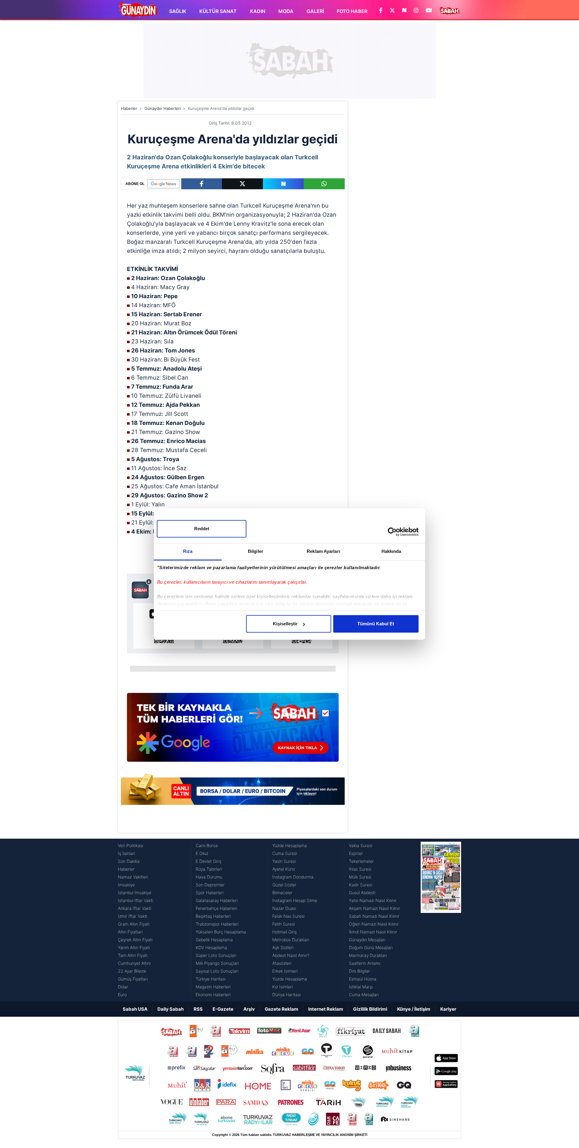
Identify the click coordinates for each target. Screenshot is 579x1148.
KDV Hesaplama (211, 947)
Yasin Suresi (284, 861)
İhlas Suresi (360, 869)
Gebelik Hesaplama (214, 939)
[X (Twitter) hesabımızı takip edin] (392, 10)
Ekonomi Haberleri (213, 994)
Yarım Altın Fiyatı (134, 947)
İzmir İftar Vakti (132, 916)
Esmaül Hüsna (362, 978)
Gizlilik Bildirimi (370, 1009)
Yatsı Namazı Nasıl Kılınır (373, 900)
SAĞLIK (177, 11)
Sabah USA (135, 1009)
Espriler (356, 853)
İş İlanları (126, 853)
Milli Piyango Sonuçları (217, 963)
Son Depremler (210, 884)
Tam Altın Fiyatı (132, 955)
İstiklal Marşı (361, 986)
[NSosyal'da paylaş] (283, 183)
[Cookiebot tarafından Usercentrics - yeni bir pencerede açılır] (392, 531)
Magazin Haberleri (213, 986)
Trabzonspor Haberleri (217, 923)
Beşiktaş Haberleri (213, 916)
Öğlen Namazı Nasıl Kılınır (374, 923)
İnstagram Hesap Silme (294, 900)
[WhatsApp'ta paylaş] (324, 183)
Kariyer (448, 1009)
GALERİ (315, 11)
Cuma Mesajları (364, 994)
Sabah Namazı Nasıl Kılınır (374, 916)
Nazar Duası (284, 908)
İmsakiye (126, 884)
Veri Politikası (130, 845)
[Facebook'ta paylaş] (201, 183)
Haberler (129, 108)
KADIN (257, 11)
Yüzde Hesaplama (289, 845)
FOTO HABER (352, 11)
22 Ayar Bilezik (132, 971)
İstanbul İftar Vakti (135, 900)
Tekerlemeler (361, 861)
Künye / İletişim (413, 1009)
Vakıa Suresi (360, 845)
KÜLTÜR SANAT (218, 11)
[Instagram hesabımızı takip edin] (416, 10)
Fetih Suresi (283, 923)
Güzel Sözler (284, 884)
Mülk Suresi (360, 876)
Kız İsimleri (282, 986)
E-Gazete (223, 1009)
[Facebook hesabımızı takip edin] (380, 10)
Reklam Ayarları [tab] (323, 551)
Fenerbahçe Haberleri (216, 908)
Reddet (201, 528)
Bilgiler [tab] (255, 551)
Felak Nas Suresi (288, 916)
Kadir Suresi (360, 884)
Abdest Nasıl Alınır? (290, 955)
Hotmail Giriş (284, 931)
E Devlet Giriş (208, 861)
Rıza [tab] (187, 551)
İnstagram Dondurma (292, 876)
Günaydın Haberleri (162, 108)
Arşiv (249, 1009)
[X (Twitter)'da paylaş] (242, 183)
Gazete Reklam (281, 1009)
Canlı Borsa (207, 845)
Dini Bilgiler (359, 971)
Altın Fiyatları (130, 931)
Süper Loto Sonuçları (216, 955)
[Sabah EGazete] (441, 920)
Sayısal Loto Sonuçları (217, 971)
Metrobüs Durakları (290, 939)
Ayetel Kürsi (283, 869)
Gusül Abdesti (362, 892)
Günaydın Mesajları (367, 939)
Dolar (123, 986)
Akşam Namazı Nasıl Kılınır (374, 908)
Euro (122, 994)
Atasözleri (281, 963)
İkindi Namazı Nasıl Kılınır (373, 931)
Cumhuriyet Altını (134, 963)
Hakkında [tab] (391, 551)
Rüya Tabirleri (209, 869)
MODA (285, 11)
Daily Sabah (170, 1009)
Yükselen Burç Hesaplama (221, 931)
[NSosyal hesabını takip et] (404, 10)
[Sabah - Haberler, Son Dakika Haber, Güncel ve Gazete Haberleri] (138, 10)
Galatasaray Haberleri (217, 900)
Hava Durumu (209, 876)
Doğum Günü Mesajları (371, 947)
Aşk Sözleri (282, 947)
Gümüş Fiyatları (133, 978)
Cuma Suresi (284, 853)
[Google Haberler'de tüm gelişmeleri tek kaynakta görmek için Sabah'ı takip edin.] (233, 730)
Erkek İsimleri (285, 971)
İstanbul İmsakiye (134, 892)
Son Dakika (129, 861)
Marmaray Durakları (368, 955)
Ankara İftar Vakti (134, 908)
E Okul (202, 853)
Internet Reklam (325, 1009)
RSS (198, 1009)
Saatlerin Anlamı (364, 963)
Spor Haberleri (209, 892)
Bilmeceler (282, 892)
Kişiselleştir (285, 623)
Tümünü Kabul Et (375, 623)
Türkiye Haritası (211, 978)
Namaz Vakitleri (133, 876)
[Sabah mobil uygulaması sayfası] (142, 588)
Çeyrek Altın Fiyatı (135, 939)
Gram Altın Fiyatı (134, 923)
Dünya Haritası (286, 994)
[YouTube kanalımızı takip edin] (429, 10)
